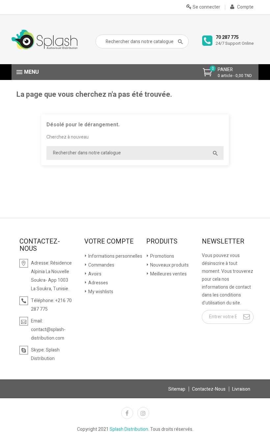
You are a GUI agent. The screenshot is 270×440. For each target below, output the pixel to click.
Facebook (127, 413)
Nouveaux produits (169, 265)
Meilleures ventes (168, 274)
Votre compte (109, 241)
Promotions (161, 256)
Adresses (97, 282)
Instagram (143, 413)
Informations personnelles (114, 256)
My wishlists (100, 291)
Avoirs (94, 274)
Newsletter (223, 241)
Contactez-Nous (209, 389)
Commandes (100, 265)
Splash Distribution (129, 429)
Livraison (241, 389)
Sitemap (176, 389)
